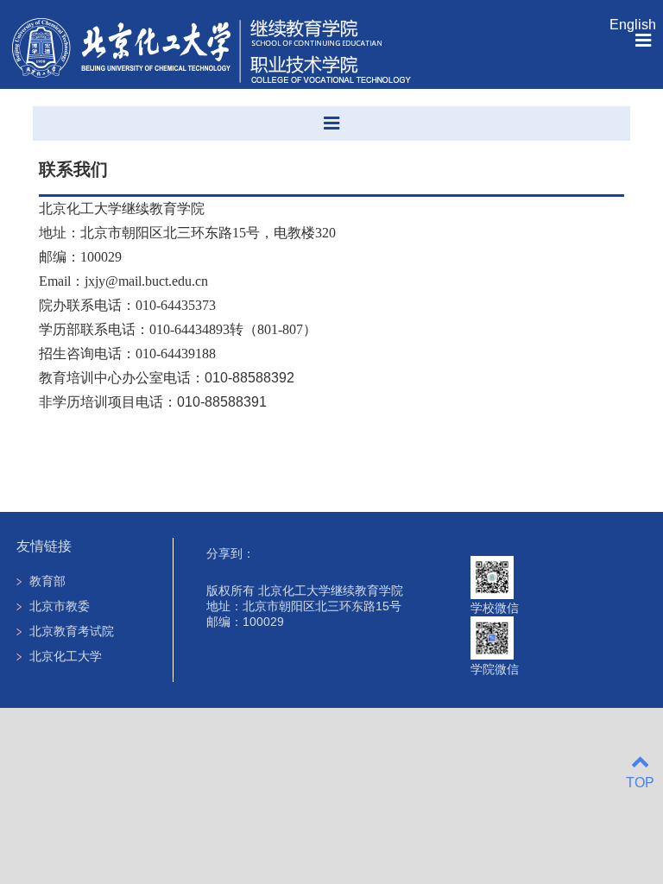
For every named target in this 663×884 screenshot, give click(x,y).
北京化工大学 (65, 656)
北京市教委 (59, 606)
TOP (640, 782)
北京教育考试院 (71, 631)
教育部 (47, 581)
